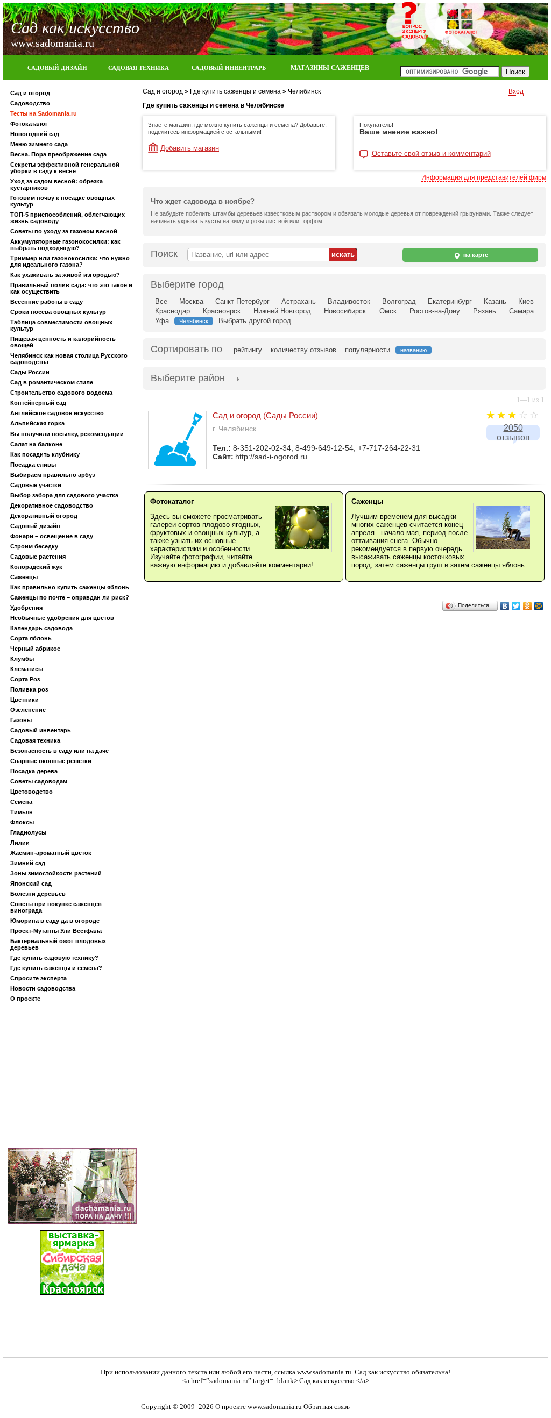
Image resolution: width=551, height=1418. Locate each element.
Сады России (30, 372)
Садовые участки (35, 485)
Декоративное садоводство (51, 505)
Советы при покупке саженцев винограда (56, 907)
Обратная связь (326, 1406)
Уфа (162, 321)
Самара (521, 311)
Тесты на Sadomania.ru (43, 113)
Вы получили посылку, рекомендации (67, 434)
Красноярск (222, 311)
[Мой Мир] (539, 606)
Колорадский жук (36, 567)
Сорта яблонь (31, 638)
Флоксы (22, 822)
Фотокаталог (29, 123)
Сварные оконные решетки (50, 761)
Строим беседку (34, 546)
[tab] (188, 379)
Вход (516, 91)
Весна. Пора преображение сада (58, 154)
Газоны (21, 720)
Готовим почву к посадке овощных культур (62, 201)
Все (161, 301)
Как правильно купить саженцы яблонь (69, 587)
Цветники (24, 699)
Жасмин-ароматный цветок (50, 853)
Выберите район (188, 378)
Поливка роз (29, 689)
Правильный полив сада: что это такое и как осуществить (71, 288)
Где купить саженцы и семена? (56, 968)
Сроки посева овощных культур (58, 312)
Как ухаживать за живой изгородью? (65, 275)
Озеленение (28, 710)
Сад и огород (30, 93)
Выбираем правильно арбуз (52, 475)
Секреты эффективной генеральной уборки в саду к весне (64, 167)
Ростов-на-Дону (434, 311)
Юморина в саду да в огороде (55, 920)
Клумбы (22, 658)
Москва (191, 301)
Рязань (484, 311)
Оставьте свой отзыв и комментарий (431, 154)
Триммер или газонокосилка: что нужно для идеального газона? (70, 261)
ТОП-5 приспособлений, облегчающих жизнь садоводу (67, 217)
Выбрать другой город (254, 321)
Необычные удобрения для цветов (62, 618)
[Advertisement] (72, 1077)
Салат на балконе (36, 444)
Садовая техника (35, 740)
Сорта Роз (25, 679)
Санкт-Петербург (242, 301)
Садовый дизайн (35, 526)
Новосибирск (345, 311)
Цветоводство (31, 791)
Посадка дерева (34, 771)
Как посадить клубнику (45, 454)
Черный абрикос (35, 648)
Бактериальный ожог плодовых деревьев (58, 944)
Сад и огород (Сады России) (265, 415)
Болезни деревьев (38, 893)
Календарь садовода (41, 628)
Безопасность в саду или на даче (59, 750)
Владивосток (349, 301)
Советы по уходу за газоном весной (63, 231)
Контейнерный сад (38, 403)
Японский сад (31, 883)
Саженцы (24, 577)
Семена (21, 802)
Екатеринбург (450, 301)
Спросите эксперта (38, 978)
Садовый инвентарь (40, 730)
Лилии (20, 842)
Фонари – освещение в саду (51, 536)
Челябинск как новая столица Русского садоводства (69, 358)
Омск (388, 311)
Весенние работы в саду (46, 301)
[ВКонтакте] (505, 606)
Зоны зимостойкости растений (56, 873)
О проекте (25, 998)
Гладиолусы (28, 832)
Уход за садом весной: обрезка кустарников (56, 184)
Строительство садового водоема (61, 392)
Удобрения (26, 607)
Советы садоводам (38, 781)
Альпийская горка (37, 423)
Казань (495, 301)
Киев (526, 301)
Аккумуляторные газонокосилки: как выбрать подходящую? (65, 244)
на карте (475, 255)
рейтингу (248, 350)
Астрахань (298, 301)
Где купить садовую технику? (54, 957)
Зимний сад (27, 863)
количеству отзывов (303, 350)
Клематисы (26, 669)
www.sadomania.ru (324, 1372)
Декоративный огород (43, 515)
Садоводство (30, 103)
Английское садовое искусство (57, 413)
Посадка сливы (33, 464)
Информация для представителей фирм (483, 177)
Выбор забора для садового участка (64, 495)
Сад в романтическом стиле (51, 382)
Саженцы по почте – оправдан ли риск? (69, 597)
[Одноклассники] (527, 606)
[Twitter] (516, 606)
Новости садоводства (42, 988)
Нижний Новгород (282, 311)
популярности (367, 350)
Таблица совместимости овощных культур (61, 325)
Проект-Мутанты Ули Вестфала (56, 931)
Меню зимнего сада (39, 144)
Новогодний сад (34, 134)
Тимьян (21, 812)
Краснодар (172, 311)
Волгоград (399, 301)
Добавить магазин (189, 148)
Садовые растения (38, 556)
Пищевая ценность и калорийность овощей (63, 342)
